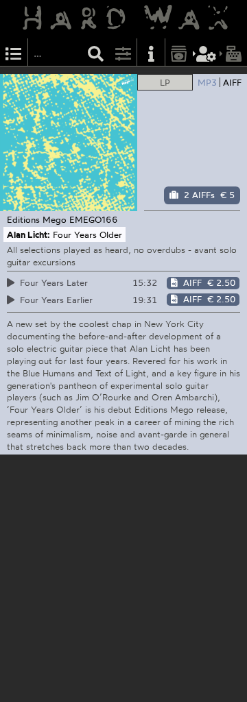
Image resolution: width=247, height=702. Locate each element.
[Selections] (13, 52)
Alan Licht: (28, 234)
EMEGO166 (93, 219)
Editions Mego (37, 219)
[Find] (96, 52)
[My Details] (206, 52)
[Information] (151, 52)
